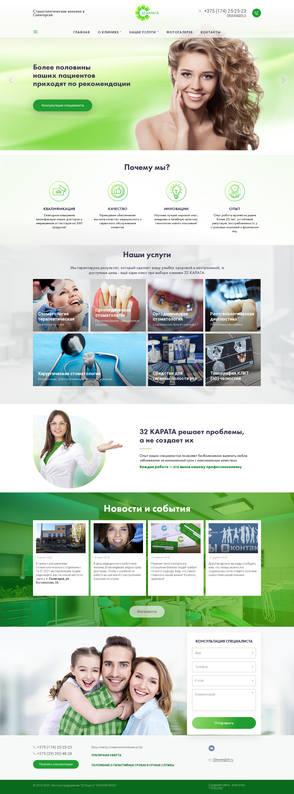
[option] (147, 77)
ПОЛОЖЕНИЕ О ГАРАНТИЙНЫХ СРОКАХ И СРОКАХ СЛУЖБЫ (133, 765)
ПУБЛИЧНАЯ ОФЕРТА (106, 755)
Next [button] (283, 80)
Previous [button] (11, 80)
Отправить (224, 722)
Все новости (147, 612)
